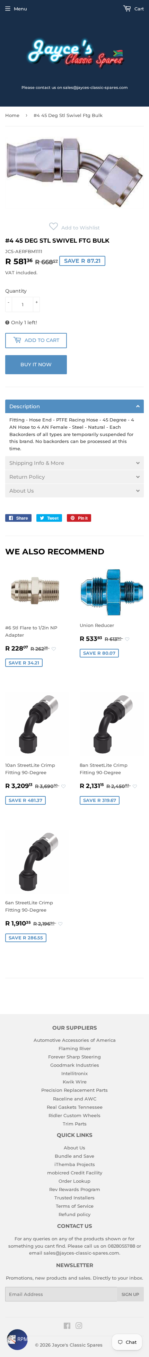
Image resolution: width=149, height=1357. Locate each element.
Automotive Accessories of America (75, 1040)
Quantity (16, 291)
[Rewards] (17, 1339)
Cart (138, 8)
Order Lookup (74, 1181)
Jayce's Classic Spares (77, 1345)
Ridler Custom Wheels (74, 1115)
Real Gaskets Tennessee (75, 1107)
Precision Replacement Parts (74, 1090)
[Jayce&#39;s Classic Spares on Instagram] (79, 1327)
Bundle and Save (74, 1156)
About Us (74, 1147)
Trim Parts (75, 1123)
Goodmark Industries (74, 1065)
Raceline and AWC (74, 1098)
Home (12, 115)
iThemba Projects (74, 1164)
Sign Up (130, 1294)
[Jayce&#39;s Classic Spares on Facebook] (67, 1327)
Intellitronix (74, 1073)
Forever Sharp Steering (74, 1056)
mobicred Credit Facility (74, 1172)
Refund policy (74, 1214)
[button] (74, 227)
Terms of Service (75, 1206)
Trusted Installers (74, 1197)
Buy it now (36, 364)
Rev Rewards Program (74, 1189)
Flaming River (75, 1048)
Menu (20, 8)
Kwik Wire (75, 1081)
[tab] (74, 406)
